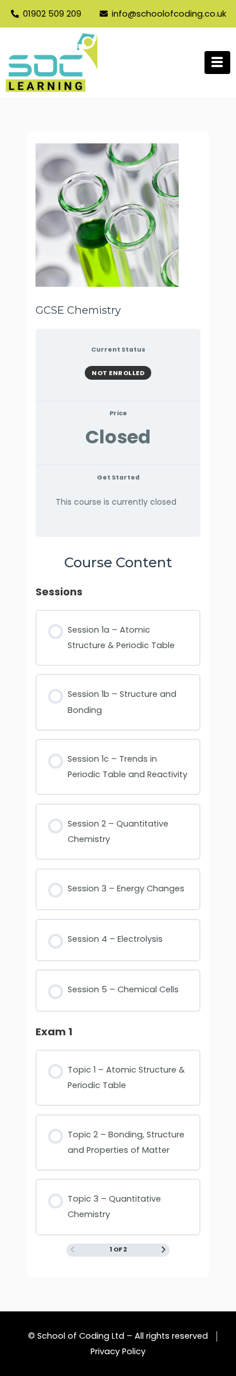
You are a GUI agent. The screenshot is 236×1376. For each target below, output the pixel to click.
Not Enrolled (118, 372)
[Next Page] (163, 1250)
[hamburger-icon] (217, 62)
